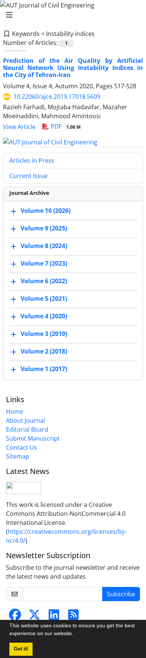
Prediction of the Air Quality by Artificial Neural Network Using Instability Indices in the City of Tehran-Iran (73, 67)
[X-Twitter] (34, 617)
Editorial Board (27, 429)
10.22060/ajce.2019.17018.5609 (56, 96)
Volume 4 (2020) (44, 316)
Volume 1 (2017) (44, 369)
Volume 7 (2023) (44, 263)
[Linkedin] (54, 617)
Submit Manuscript (33, 438)
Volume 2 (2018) (44, 351)
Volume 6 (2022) (44, 281)
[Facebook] (15, 617)
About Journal (25, 420)
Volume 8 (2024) (44, 246)
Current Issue (28, 176)
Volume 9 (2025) (44, 228)
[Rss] (73, 617)
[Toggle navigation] (71, 15)
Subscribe (121, 594)
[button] (76, 634)
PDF (64, 126)
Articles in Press (31, 160)
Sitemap (17, 456)
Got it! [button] (21, 649)
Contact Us (21, 447)
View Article (19, 127)
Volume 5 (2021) (44, 298)
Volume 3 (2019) (44, 334)
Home (14, 411)
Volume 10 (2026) (45, 210)
